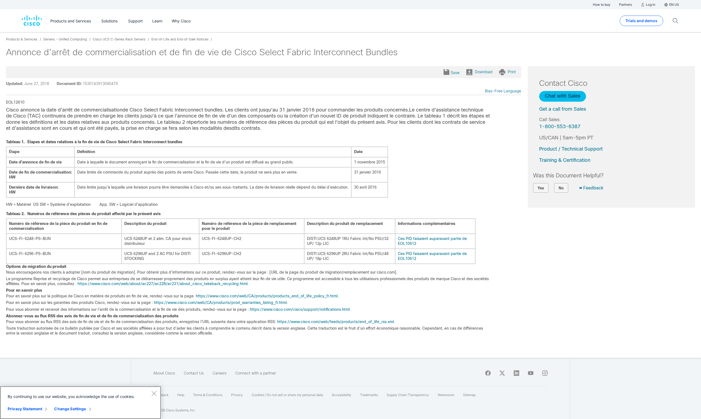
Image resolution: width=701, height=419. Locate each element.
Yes (541, 188)
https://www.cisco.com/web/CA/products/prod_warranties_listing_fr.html (220, 302)
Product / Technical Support (571, 149)
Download (483, 72)
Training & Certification (564, 160)
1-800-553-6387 (560, 126)
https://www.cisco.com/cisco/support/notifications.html (300, 309)
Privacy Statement (25, 408)
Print (512, 72)
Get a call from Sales (562, 109)
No (561, 188)
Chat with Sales (562, 96)
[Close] (154, 393)
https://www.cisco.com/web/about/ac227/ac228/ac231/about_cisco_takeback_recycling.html (162, 284)
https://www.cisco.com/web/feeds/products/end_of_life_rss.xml (335, 322)
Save (455, 73)
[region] (80, 402)
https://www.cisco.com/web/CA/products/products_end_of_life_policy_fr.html (267, 296)
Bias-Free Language (503, 91)
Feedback (593, 188)
